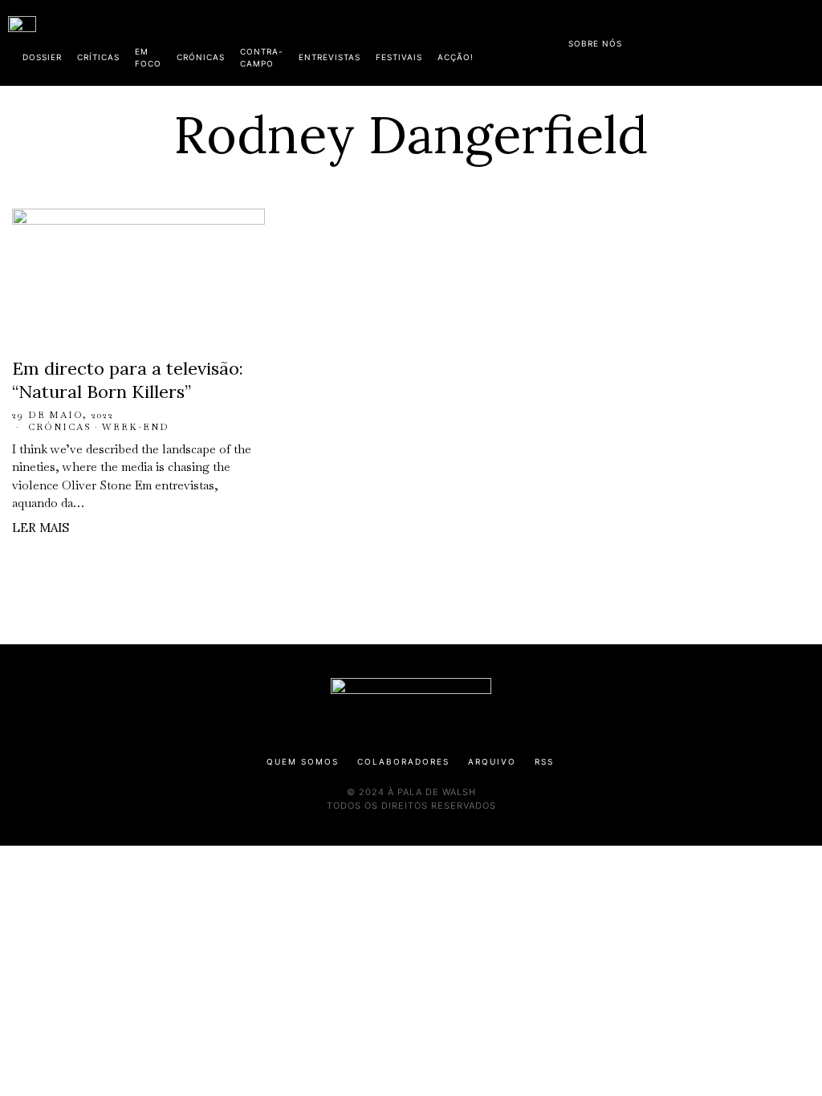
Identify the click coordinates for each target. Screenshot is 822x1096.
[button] (806, 43)
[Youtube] (762, 40)
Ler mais (40, 527)
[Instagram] (710, 40)
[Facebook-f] (659, 40)
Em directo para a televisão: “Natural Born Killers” (127, 380)
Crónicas (60, 426)
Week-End (135, 426)
